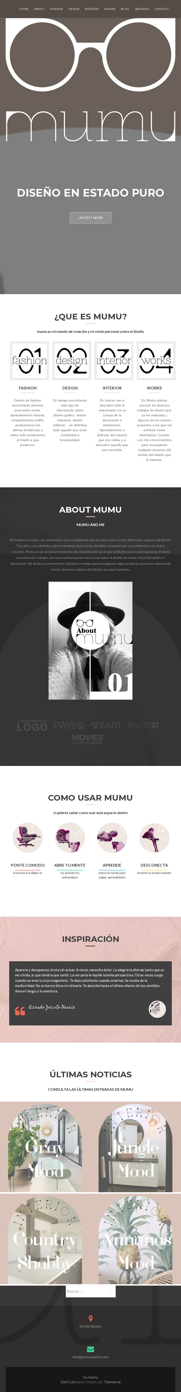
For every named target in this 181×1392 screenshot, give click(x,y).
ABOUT (39, 9)
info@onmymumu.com (90, 1356)
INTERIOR (92, 9)
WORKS (109, 9)
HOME (24, 9)
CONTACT (161, 9)
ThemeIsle (112, 1381)
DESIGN (73, 9)
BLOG (125, 9)
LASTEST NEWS (90, 218)
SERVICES (142, 9)
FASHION (56, 9)
